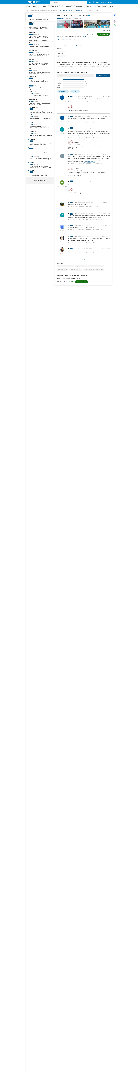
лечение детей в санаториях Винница (93, 269)
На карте (85, 36)
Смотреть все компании (39, 180)
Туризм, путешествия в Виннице (50, 10)
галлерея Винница (62, 269)
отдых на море (61, 50)
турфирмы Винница (81, 266)
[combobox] (63, 91)
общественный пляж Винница (65, 266)
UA (89, 2)
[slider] (60, 18)
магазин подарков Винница (96, 266)
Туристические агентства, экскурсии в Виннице (71, 10)
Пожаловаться (97, 101)
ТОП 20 (28, 10)
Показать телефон (103, 34)
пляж (59, 59)
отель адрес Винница (76, 269)
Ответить (71, 101)
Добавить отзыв (103, 75)
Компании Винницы (36, 10)
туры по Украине (62, 56)
